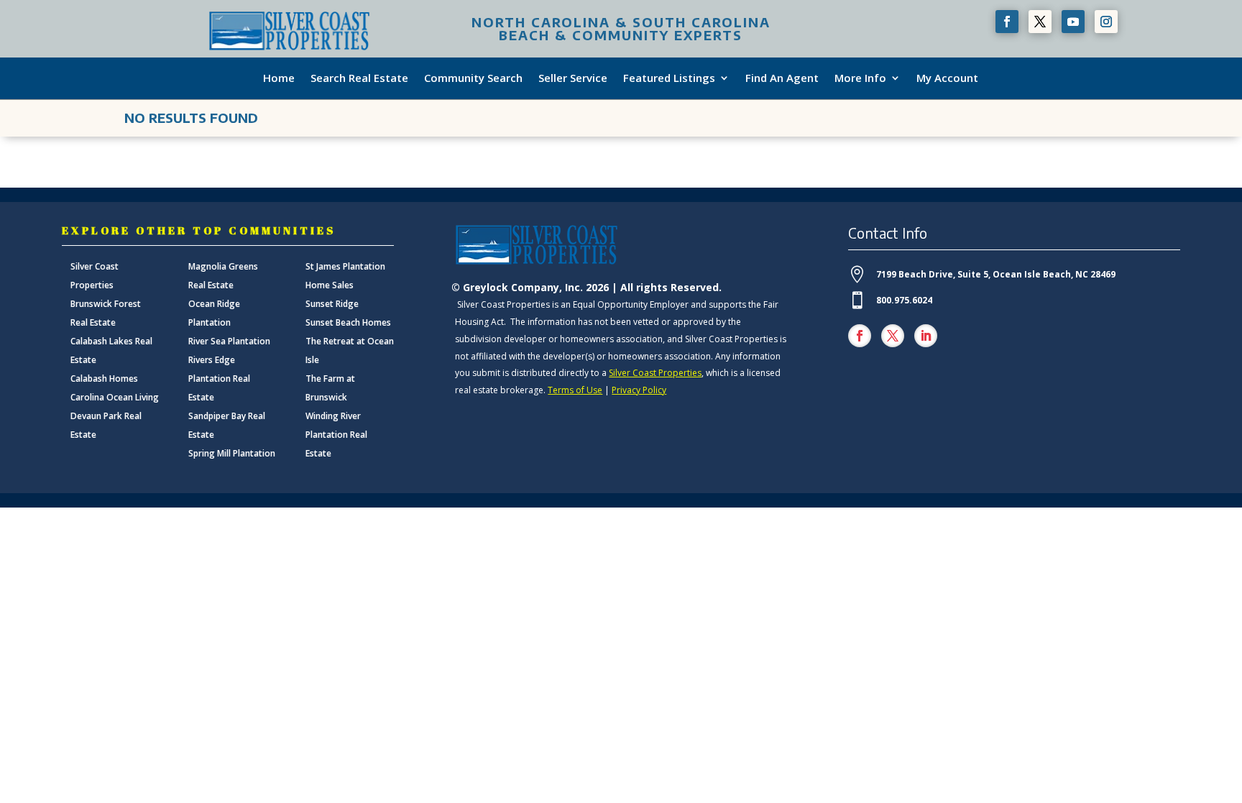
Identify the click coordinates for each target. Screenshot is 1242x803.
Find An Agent (782, 78)
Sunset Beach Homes (348, 322)
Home (279, 78)
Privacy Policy (639, 390)
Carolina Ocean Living (114, 397)
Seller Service (572, 78)
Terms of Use (575, 390)
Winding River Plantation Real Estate (336, 434)
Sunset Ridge (332, 304)
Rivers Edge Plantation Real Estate (219, 378)
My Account (947, 78)
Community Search (473, 78)
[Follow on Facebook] (1006, 21)
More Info (860, 78)
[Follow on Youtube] (1073, 21)
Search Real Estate (359, 78)
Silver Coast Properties (655, 373)
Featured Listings (669, 78)
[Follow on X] (1040, 21)
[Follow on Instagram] (1106, 21)
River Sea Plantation (229, 341)
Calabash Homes (104, 378)
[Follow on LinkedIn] (925, 335)
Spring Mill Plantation (231, 453)
